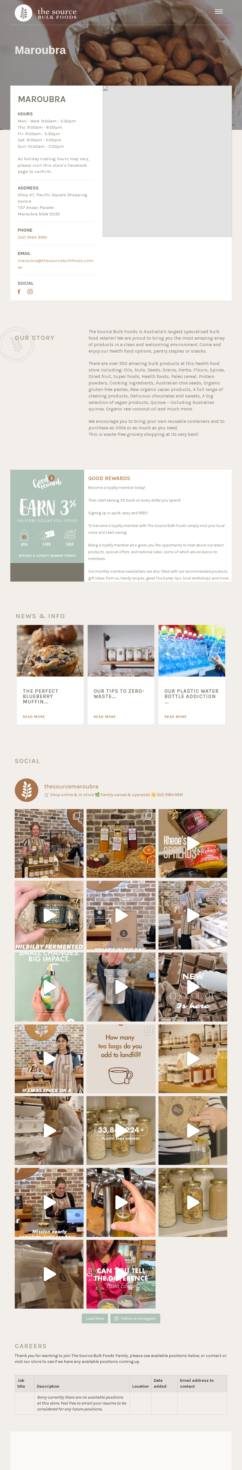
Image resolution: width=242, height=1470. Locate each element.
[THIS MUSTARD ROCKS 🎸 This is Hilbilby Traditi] (49, 915)
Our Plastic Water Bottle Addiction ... (191, 696)
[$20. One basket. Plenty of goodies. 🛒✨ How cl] (49, 1202)
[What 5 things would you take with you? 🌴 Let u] (192, 915)
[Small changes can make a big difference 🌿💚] (49, 986)
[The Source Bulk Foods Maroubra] (46, 12)
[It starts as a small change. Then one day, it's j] (192, 1058)
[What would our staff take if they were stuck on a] (49, 1058)
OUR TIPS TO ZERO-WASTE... (119, 693)
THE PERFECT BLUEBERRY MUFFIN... (40, 696)
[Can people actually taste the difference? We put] (120, 1274)
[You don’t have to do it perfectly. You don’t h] (192, 1130)
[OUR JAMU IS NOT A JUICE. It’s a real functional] (120, 843)
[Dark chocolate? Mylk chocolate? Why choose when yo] (192, 986)
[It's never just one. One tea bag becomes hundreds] (120, 1058)
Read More (34, 716)
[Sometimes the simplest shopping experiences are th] (49, 1274)
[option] (50, 674)
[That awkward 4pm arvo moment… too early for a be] (120, 1202)
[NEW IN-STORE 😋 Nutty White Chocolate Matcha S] (49, 843)
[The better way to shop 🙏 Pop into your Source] (49, 1130)
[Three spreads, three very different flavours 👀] (192, 843)
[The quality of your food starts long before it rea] (192, 1202)
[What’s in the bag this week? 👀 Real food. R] (120, 915)
